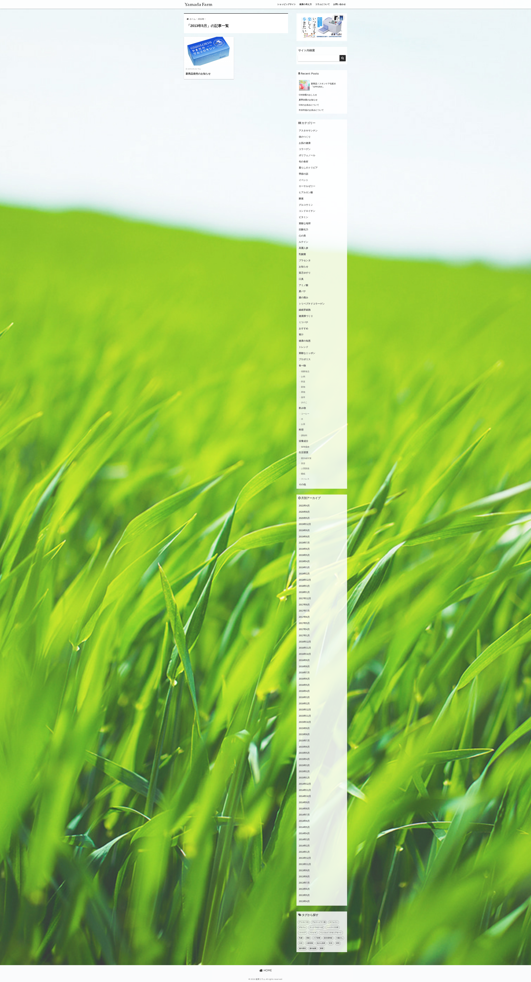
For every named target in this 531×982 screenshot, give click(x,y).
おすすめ (303, 328)
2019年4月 (304, 561)
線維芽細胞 (305, 310)
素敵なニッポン (307, 353)
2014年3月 (304, 839)
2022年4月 (304, 505)
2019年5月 (304, 555)
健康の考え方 (305, 4)
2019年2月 (304, 573)
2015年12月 (305, 709)
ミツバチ (303, 322)
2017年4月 (304, 629)
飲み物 (302, 408)
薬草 (303, 397)
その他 (302, 484)
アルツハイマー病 (319, 922)
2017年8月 (304, 604)
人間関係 (305, 468)
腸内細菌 (313, 948)
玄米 (330, 943)
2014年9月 (304, 802)
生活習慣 (303, 452)
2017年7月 (304, 610)
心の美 (302, 235)
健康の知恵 (305, 341)
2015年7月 (304, 740)
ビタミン (303, 217)
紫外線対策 (306, 458)
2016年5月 (304, 685)
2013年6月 (304, 889)
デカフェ (302, 927)
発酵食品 (305, 371)
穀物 (303, 387)
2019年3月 (304, 567)
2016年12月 (305, 641)
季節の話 (303, 174)
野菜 (303, 381)
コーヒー (305, 414)
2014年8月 (304, 808)
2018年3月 (304, 586)
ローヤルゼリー (307, 186)
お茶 (303, 424)
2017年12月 (305, 598)
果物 (303, 392)
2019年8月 (304, 536)
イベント (303, 180)
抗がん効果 (321, 943)
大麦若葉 (309, 943)
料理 (301, 429)
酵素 (301, 198)
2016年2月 (304, 703)
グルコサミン (306, 205)
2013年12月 (305, 858)
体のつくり (305, 137)
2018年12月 (305, 580)
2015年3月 (304, 765)
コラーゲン (305, 149)
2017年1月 (304, 635)
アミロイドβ (303, 922)
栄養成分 (303, 441)
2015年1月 (304, 777)
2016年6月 (304, 678)
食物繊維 (305, 447)
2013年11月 (305, 864)
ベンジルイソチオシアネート (331, 933)
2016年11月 (305, 648)
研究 (337, 943)
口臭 (301, 279)
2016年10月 (305, 654)
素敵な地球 (305, 223)
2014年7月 (304, 814)
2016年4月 (304, 691)
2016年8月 (304, 666)
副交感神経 (328, 938)
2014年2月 (304, 845)
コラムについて (322, 4)
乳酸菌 (302, 254)
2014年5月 (304, 827)
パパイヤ (313, 933)
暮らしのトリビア (308, 167)
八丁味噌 (316, 938)
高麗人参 (303, 248)
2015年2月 (304, 771)
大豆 (300, 943)
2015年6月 (304, 747)
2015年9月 (304, 728)
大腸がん (339, 938)
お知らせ (303, 266)
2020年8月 (304, 512)
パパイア (302, 933)
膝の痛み (303, 297)
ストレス (305, 479)
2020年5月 (304, 518)
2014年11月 (305, 790)
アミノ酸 (303, 285)
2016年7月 (304, 672)
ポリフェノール (307, 155)
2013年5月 (304, 895)
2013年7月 (304, 882)
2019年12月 (305, 524)
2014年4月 (304, 833)
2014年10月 (305, 796)
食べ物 (302, 365)
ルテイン (303, 242)
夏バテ (302, 291)
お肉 (303, 376)
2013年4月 (304, 901)
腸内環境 (302, 948)
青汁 (301, 334)
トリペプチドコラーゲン (312, 303)
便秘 (308, 938)
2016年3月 (304, 697)
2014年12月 (305, 784)
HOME (267, 970)
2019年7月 (304, 542)
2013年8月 (304, 876)
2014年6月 (304, 821)
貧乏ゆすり (305, 272)
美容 (303, 463)
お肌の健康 (305, 143)
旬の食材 (303, 161)
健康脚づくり (306, 316)
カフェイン (333, 922)
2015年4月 (304, 759)
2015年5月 (304, 753)
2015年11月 (305, 716)
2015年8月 (304, 734)
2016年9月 (304, 660)
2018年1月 (304, 592)
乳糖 (300, 938)
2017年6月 (304, 617)
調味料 (304, 435)
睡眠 (303, 474)
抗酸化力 (303, 229)
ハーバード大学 (332, 927)
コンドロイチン (307, 211)
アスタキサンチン (308, 130)
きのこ (304, 402)
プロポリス (305, 359)
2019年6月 (304, 549)
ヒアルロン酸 (306, 192)
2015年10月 (305, 722)
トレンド (303, 347)
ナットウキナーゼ (316, 927)
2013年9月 (304, 870)
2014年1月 (304, 852)
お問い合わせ (339, 4)
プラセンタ (305, 260)
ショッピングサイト (286, 4)
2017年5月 (304, 623)
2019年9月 (304, 530)
